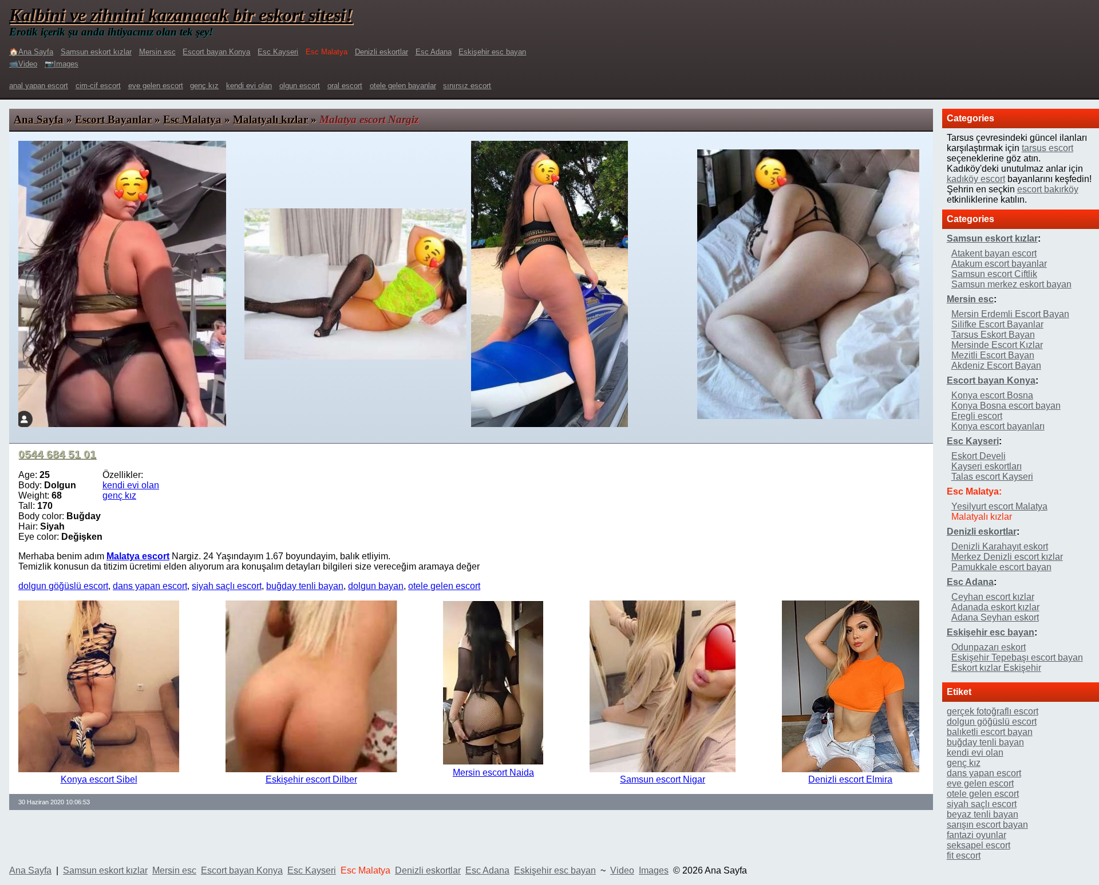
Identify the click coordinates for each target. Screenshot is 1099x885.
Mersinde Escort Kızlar (997, 345)
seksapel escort (978, 845)
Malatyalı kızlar (270, 119)
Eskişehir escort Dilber (311, 779)
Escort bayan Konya (216, 52)
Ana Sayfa (39, 119)
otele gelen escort (444, 586)
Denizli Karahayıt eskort (999, 546)
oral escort (344, 85)
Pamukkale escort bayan (1001, 567)
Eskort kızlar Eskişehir (996, 668)
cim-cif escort (98, 85)
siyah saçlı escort (227, 586)
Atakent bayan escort (994, 253)
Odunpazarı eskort (988, 647)
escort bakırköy (1047, 189)
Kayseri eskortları (986, 466)
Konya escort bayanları (998, 426)
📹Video (23, 64)
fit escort (964, 855)
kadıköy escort (976, 179)
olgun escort (299, 85)
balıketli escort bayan (990, 732)
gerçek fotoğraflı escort (992, 711)
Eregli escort (976, 416)
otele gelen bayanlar (403, 85)
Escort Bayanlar (113, 119)
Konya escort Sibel (99, 779)
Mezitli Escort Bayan (992, 355)
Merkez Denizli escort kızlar (1007, 557)
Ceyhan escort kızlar (992, 597)
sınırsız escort (467, 85)
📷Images (61, 64)
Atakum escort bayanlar (999, 263)
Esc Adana (434, 52)
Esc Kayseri (278, 52)
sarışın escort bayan (987, 824)
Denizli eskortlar (381, 52)
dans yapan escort (150, 586)
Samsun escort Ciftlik (994, 274)
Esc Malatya (192, 119)
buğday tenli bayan (304, 586)
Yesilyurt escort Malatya (999, 506)
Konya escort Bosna (992, 395)
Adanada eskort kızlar (995, 607)
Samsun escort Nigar (662, 779)
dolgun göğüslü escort (63, 586)
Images (654, 870)
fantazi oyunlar (976, 835)
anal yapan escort (38, 85)
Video (622, 870)
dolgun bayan (376, 586)
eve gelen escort (155, 85)
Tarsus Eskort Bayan (993, 334)
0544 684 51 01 (57, 454)
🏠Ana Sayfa (31, 52)
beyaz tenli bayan (982, 814)
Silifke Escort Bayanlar (997, 324)
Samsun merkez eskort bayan (1011, 284)
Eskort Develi (978, 456)
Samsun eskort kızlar (96, 52)
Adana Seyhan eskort (995, 617)
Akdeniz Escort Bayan (996, 365)
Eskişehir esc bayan (492, 52)
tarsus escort (1047, 148)
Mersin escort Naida (493, 772)
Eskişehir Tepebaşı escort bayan (1017, 657)
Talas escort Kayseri (992, 476)
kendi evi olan (249, 85)
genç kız (204, 85)
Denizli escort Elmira (850, 779)
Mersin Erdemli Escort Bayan (1010, 314)
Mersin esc (157, 52)
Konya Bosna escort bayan (1006, 405)
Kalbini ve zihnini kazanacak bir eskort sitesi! (181, 15)
